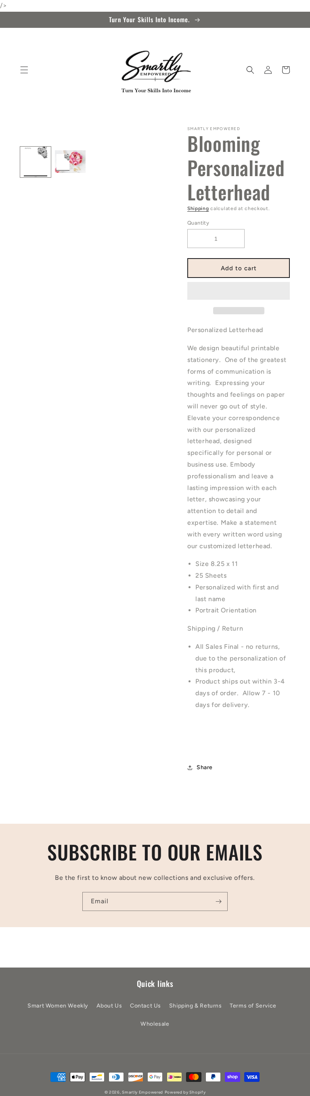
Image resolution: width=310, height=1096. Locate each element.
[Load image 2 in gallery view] (70, 162)
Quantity (198, 223)
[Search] (250, 70)
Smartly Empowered (142, 1092)
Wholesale (154, 1023)
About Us (109, 1005)
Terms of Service (253, 1005)
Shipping (198, 208)
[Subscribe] (218, 901)
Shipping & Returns (195, 1005)
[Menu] (24, 70)
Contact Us (145, 1005)
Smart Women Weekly (57, 1005)
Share (205, 767)
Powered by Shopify (185, 1092)
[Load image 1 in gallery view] (35, 162)
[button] (238, 291)
